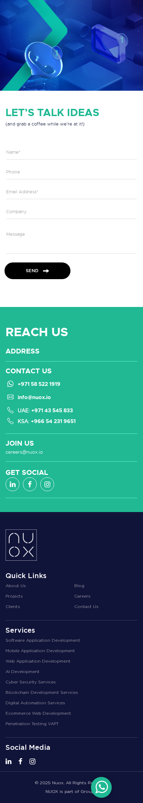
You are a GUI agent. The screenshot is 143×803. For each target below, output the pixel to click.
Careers (82, 596)
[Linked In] (12, 484)
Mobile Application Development (40, 651)
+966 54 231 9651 (53, 421)
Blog (79, 586)
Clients (13, 607)
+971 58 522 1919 (39, 384)
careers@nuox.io (24, 452)
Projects (14, 596)
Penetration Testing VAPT (32, 724)
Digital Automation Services (35, 703)
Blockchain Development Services (42, 692)
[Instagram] (47, 484)
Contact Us (86, 607)
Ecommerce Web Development (38, 713)
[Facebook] (29, 484)
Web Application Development (38, 661)
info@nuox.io (34, 397)
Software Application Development (43, 640)
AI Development (23, 672)
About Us (16, 586)
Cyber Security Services (31, 682)
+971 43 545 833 (52, 410)
